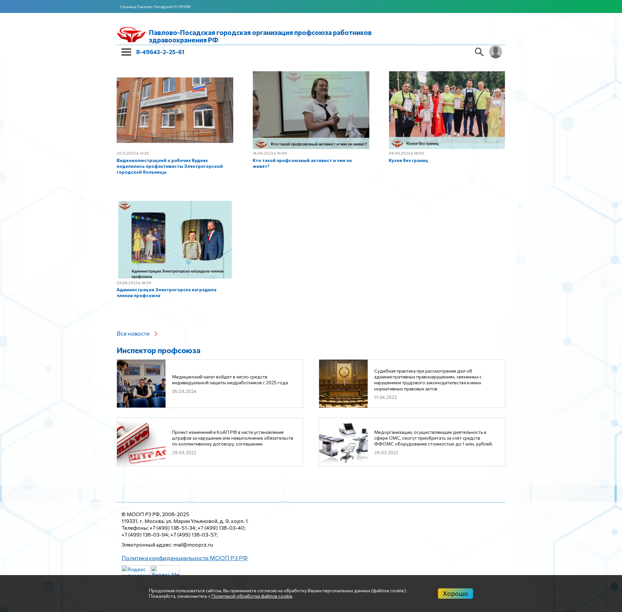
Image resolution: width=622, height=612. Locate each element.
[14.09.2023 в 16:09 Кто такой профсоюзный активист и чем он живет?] (412, 128)
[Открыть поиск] (479, 51)
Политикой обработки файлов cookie (252, 596)
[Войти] (495, 51)
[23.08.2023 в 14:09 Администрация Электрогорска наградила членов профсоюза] (412, 241)
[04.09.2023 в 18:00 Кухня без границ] (210, 241)
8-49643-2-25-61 (160, 51)
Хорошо (455, 593)
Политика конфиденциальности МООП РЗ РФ (178, 557)
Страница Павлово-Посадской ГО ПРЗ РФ (155, 7)
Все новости (133, 301)
